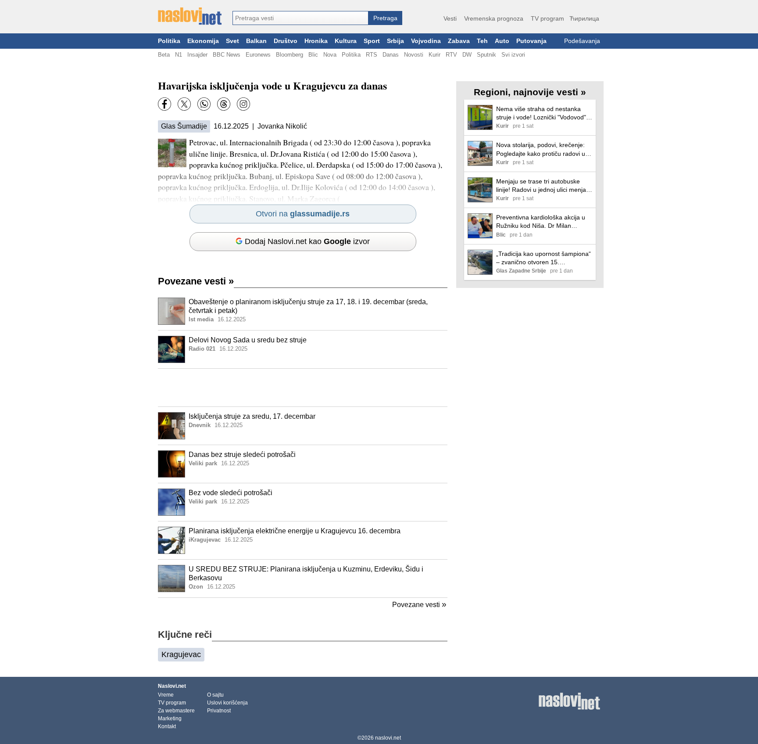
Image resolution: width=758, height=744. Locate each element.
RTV (451, 54)
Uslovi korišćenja (227, 703)
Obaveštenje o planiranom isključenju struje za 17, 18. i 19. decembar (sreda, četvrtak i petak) (308, 306)
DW (467, 54)
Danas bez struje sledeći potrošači (242, 454)
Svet (232, 41)
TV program (547, 18)
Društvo (285, 41)
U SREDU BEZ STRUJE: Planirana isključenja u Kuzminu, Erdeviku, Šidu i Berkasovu (306, 573)
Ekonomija (203, 41)
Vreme (166, 695)
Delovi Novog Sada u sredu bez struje (248, 340)
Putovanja (531, 41)
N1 (178, 54)
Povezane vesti (196, 281)
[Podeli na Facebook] (164, 104)
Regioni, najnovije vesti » (530, 92)
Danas (391, 54)
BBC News (226, 54)
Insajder (197, 54)
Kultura (346, 41)
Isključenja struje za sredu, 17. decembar (252, 416)
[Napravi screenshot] (243, 104)
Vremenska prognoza (493, 18)
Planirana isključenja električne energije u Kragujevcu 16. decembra (294, 531)
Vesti (450, 18)
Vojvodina (426, 41)
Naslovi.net (172, 686)
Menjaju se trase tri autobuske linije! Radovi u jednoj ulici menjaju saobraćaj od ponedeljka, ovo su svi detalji (543, 186)
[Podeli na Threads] (223, 104)
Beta (164, 54)
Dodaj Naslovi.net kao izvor (307, 241)
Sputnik (486, 54)
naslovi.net (388, 738)
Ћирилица (584, 18)
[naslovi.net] (190, 16)
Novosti (413, 54)
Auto (502, 41)
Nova (329, 54)
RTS (371, 54)
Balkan (256, 41)
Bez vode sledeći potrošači (230, 492)
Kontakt (167, 726)
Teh (482, 41)
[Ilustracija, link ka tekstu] (171, 312)
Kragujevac (181, 654)
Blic (313, 54)
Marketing (170, 718)
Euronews (258, 54)
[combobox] (300, 18)
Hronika (316, 41)
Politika (169, 41)
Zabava (459, 41)
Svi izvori (513, 54)
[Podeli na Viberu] (204, 104)
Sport (372, 41)
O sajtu (215, 695)
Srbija (395, 41)
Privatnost (219, 711)
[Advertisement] (302, 387)
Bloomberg (289, 54)
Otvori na (303, 213)
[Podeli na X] (184, 104)
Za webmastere (176, 711)
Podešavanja (582, 41)
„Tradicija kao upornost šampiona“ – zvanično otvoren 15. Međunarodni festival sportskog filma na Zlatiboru (543, 258)
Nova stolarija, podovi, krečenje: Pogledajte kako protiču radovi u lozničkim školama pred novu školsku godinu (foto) (540, 149)
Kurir (434, 54)
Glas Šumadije (184, 126)
